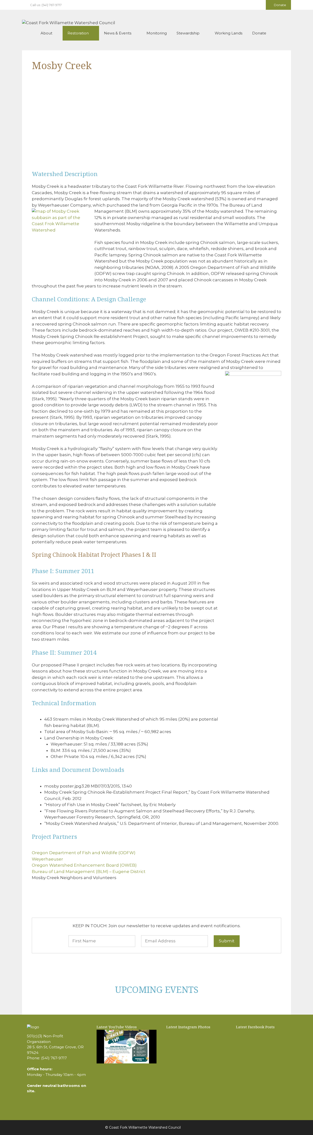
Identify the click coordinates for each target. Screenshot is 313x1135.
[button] (39, 122)
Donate (279, 5)
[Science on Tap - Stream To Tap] (126, 1046)
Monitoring (156, 33)
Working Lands (228, 33)
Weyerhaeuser (47, 859)
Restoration (78, 33)
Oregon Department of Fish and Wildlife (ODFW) (83, 852)
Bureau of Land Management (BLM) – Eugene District (88, 871)
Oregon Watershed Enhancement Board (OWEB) (84, 865)
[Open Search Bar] (284, 33)
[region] (156, 125)
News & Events (117, 33)
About (46, 33)
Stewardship (188, 33)
